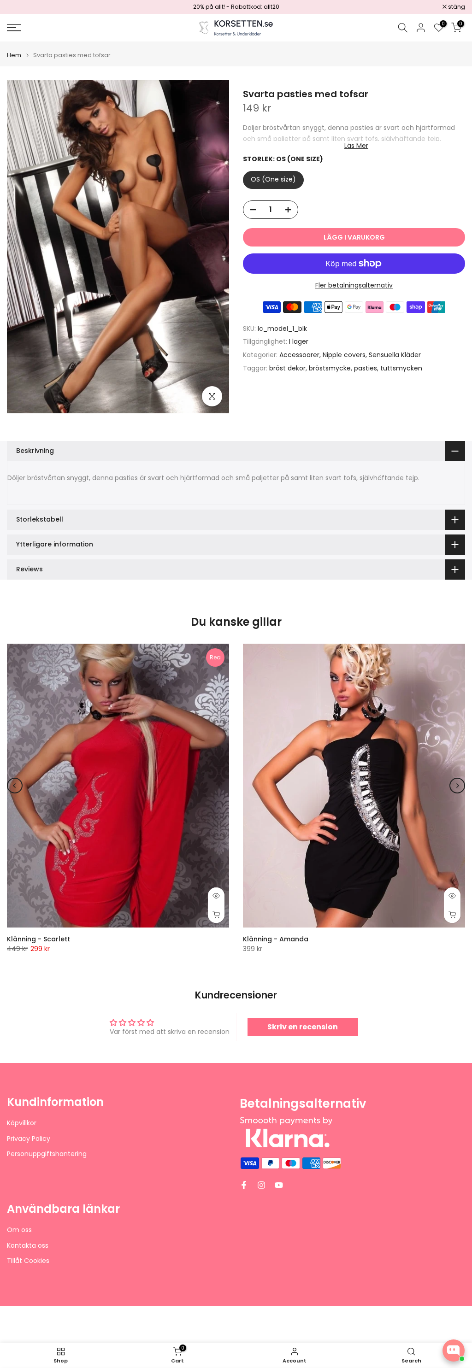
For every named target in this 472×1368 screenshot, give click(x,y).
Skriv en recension (302, 1027)
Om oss (19, 1230)
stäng (20, 7)
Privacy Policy (28, 1138)
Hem (14, 55)
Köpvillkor (21, 1123)
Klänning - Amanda (275, 939)
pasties (365, 368)
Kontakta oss (27, 1245)
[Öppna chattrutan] (453, 1350)
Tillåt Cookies (28, 1260)
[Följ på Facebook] (244, 1185)
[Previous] (15, 785)
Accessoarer (299, 354)
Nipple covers (344, 354)
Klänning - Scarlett (38, 939)
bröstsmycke (330, 368)
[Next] (457, 785)
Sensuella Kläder (395, 354)
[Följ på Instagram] (261, 1185)
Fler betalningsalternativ (354, 285)
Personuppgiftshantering (47, 1154)
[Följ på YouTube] (279, 1185)
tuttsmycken (401, 368)
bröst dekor (287, 368)
